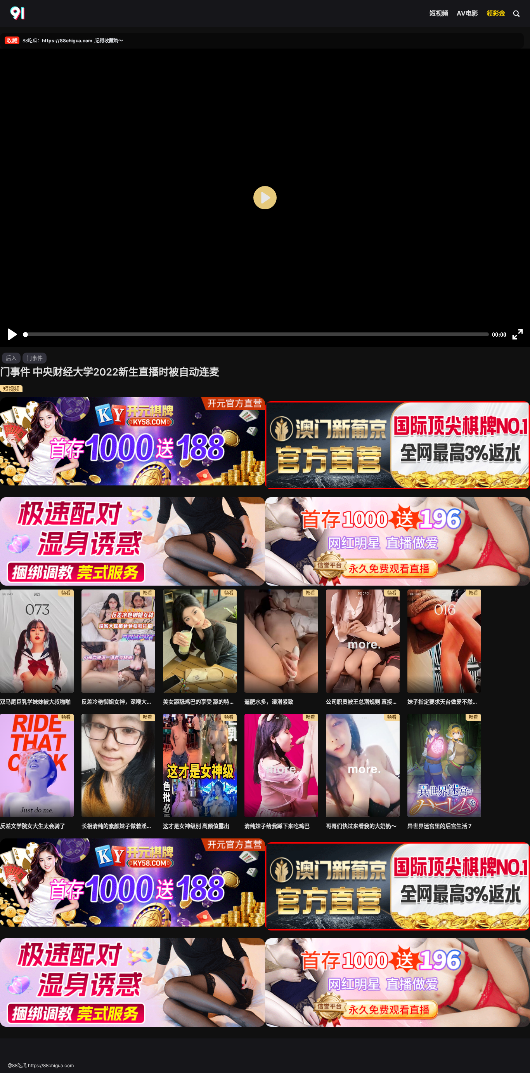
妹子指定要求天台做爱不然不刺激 (444, 701)
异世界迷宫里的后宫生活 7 (439, 826)
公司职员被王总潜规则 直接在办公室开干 (363, 701)
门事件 (34, 358)
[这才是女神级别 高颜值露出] (200, 765)
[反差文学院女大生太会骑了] (37, 765)
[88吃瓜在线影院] (18, 13)
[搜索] (517, 13)
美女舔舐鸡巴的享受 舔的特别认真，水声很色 (200, 701)
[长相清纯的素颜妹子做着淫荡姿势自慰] (118, 765)
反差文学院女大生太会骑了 (32, 826)
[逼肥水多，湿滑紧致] (281, 641)
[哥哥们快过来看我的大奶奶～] (363, 765)
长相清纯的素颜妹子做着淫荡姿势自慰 (118, 826)
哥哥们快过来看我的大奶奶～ (361, 826)
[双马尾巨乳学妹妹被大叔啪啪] (37, 641)
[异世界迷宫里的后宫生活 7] (444, 765)
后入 (11, 358)
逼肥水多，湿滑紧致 (268, 701)
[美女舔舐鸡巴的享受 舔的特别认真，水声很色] (200, 641)
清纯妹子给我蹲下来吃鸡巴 (277, 826)
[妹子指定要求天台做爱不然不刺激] (444, 641)
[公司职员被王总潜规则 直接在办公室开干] (363, 641)
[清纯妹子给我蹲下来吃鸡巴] (281, 765)
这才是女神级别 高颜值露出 (196, 826)
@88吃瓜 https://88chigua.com (41, 1065)
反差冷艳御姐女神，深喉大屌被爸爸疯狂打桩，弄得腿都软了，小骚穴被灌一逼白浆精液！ (118, 701)
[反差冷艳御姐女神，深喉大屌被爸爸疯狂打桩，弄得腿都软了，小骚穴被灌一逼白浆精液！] (118, 641)
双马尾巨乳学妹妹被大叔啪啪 (35, 701)
